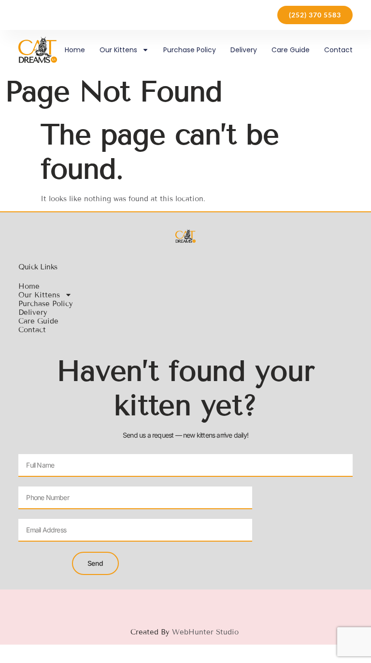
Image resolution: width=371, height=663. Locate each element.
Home (75, 50)
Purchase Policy (189, 50)
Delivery (243, 50)
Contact (338, 50)
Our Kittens (118, 50)
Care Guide (290, 50)
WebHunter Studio (206, 632)
